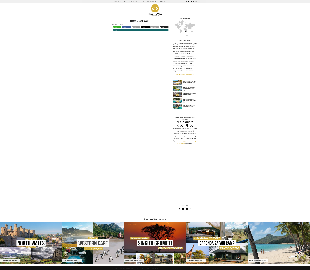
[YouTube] (189, 1)
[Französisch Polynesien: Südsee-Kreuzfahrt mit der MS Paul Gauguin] (177, 88)
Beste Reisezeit (152, 1)
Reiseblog (117, 1)
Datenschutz (146, 268)
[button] (117, 27)
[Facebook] (191, 1)
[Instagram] (186, 1)
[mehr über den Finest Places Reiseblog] (185, 74)
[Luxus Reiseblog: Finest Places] (155, 8)
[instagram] (179, 209)
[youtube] (183, 209)
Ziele (142, 1)
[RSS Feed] (190, 209)
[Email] (193, 1)
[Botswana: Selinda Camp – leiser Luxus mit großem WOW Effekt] (177, 82)
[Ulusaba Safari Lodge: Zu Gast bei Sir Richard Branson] (177, 94)
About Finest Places (131, 1)
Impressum (164, 1)
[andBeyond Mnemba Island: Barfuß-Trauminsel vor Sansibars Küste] (177, 100)
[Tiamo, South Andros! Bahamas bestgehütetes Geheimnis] (177, 106)
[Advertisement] (185, 176)
